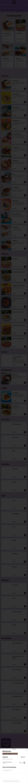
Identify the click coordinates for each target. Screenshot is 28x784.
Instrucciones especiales (9, 767)
